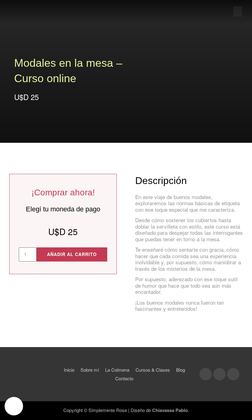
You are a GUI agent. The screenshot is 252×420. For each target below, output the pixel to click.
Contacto (124, 378)
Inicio (69, 369)
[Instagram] (205, 374)
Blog (180, 369)
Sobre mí (90, 369)
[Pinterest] (233, 374)
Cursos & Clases (153, 369)
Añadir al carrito (72, 254)
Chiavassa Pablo (170, 410)
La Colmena (117, 369)
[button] (237, 11)
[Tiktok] (219, 374)
